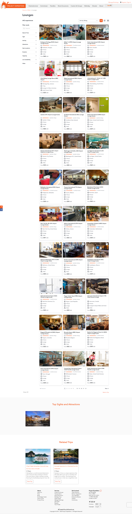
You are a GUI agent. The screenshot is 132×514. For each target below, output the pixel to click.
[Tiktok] (94, 502)
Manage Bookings (59, 500)
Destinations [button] (32, 6)
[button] (1, 207)
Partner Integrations (76, 494)
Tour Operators (75, 495)
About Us (39, 492)
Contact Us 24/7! (93, 498)
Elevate (94, 6)
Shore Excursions (63, 6)
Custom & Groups (76, 6)
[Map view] (104, 20)
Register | (124, 2)
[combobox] (98, 507)
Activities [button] (43, 6)
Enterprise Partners (76, 497)
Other (29, 10)
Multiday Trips (58, 497)
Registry (56, 503)
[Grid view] (101, 20)
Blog (38, 495)
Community (74, 500)
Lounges (34, 10)
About (101, 6)
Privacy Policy (40, 500)
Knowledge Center (42, 497)
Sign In (129, 2)
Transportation (58, 494)
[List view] (108, 20)
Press (38, 494)
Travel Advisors (75, 492)
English (97, 506)
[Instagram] (93, 502)
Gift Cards (57, 501)
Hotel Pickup (58, 498)
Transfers (52, 6)
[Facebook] (90, 502)
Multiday (87, 6)
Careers (73, 498)
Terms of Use (40, 498)
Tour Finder (57, 504)
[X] (91, 502)
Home (24, 10)
